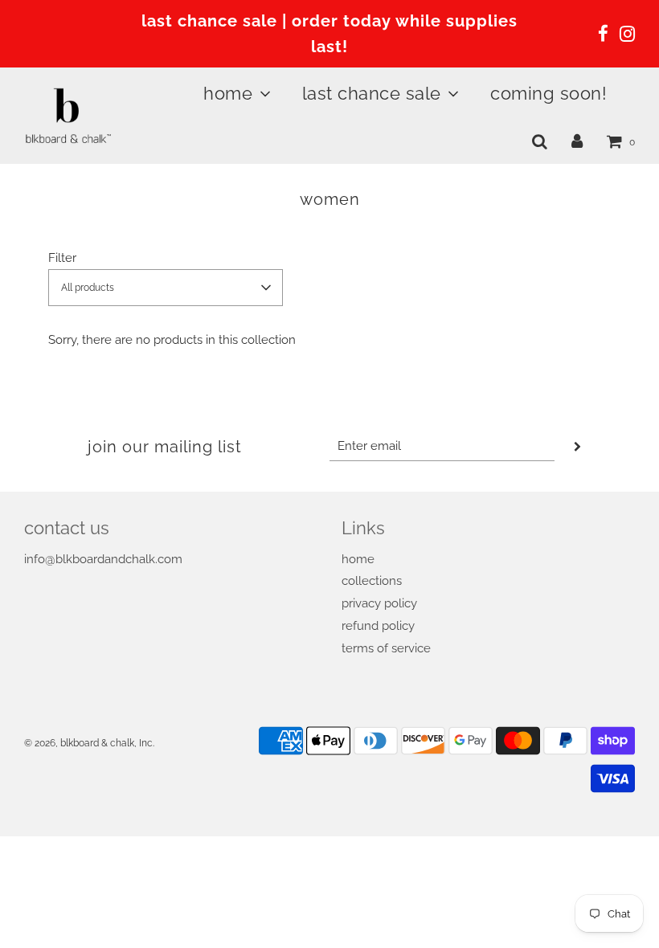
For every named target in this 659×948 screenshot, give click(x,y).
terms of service (386, 648)
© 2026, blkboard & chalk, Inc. (89, 743)
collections (372, 581)
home (358, 559)
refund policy (378, 626)
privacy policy (379, 603)
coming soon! (548, 93)
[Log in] (577, 141)
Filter (62, 258)
